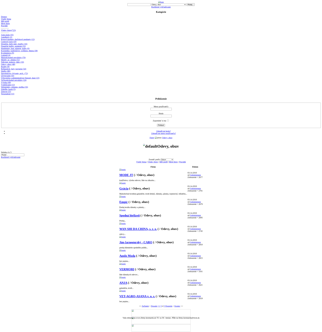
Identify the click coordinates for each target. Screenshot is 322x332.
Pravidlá (4, 26)
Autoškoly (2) (6, 37)
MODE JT (126, 175)
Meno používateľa (161, 106)
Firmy (152, 138)
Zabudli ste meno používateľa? (163, 133)
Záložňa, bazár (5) (8, 89)
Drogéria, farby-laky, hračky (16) (14, 44)
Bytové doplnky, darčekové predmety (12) (18, 39)
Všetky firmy (153, 162)
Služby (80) (5, 71)
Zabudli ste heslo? (163, 131)
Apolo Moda (127, 255)
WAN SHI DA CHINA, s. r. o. (138, 229)
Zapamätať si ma (159, 121)
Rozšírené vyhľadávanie (161, 7)
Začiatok (145, 306)
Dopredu (168, 306)
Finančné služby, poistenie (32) (13, 46)
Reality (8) (5, 67)
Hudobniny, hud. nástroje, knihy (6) (15, 48)
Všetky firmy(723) (8, 30)
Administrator (195, 175)
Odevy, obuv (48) (8, 64)
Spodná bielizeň (129, 215)
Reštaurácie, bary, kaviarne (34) (13, 69)
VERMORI (126, 269)
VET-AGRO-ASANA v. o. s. (137, 296)
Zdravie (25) (6, 91)
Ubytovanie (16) (7, 76)
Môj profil (5, 21)
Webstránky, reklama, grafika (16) (14, 87)
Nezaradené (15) (7, 94)
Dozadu (154, 306)
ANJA (123, 282)
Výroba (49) (6, 82)
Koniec (177, 306)
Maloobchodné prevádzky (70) (13, 57)
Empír (123, 202)
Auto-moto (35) (7, 35)
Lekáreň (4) (5, 55)
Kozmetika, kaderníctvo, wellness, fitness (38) (19, 51)
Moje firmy (5, 23)
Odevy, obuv (167, 138)
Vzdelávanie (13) (8, 85)
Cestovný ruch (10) (8, 42)
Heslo (161, 113)
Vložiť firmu (6, 19)
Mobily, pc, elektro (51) (10, 60)
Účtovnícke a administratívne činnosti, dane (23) (20, 78)
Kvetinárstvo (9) (7, 53)
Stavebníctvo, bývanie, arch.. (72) (14, 73)
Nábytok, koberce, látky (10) (12, 62)
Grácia (123, 188)
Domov (4, 17)
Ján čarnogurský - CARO (135, 242)
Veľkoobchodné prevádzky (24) (13, 80)
